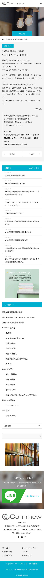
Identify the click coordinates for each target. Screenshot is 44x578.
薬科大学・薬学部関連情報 (13, 323)
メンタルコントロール (14, 338)
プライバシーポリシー (30, 548)
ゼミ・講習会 (10, 374)
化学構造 (5, 410)
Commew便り (8, 369)
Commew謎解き (8, 400)
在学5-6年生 (10, 348)
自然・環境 (9, 385)
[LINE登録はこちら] (22, 490)
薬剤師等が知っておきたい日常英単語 (20, 395)
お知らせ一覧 (33, 168)
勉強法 (7, 333)
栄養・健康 (9, 379)
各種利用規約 (7, 552)
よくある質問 (7, 555)
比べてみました (11, 405)
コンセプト (6, 548)
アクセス (25, 552)
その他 (7, 364)
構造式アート (10, 416)
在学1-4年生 (10, 343)
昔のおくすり (10, 390)
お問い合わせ (26, 555)
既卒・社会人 (10, 354)
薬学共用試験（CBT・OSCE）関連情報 (18, 317)
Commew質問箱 (8, 328)
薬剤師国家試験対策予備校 (16, 359)
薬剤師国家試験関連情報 (12, 312)
